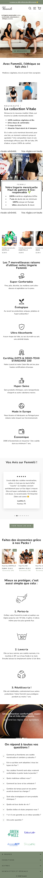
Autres (6, 866)
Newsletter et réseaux (15, 871)
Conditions (8, 860)
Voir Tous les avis (21, 526)
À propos (7, 854)
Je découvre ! (21, 51)
